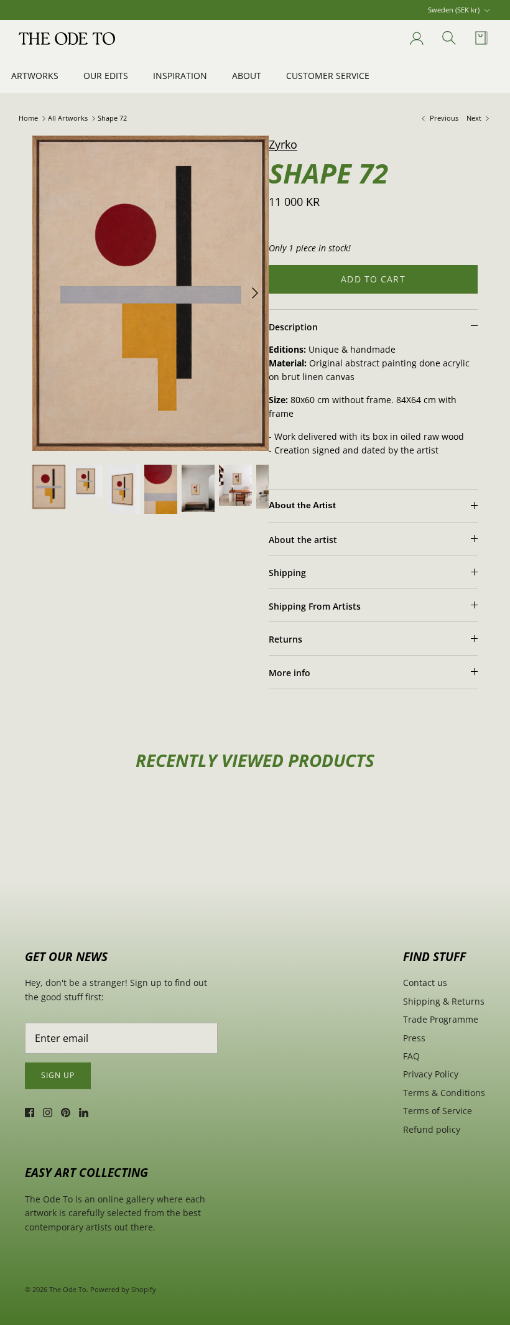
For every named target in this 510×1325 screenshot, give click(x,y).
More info (289, 673)
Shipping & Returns (443, 1001)
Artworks (34, 75)
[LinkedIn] (83, 1112)
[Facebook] (29, 1112)
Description (293, 327)
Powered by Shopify (123, 1289)
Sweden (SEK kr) (454, 9)
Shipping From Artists (315, 606)
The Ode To (67, 1289)
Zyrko (283, 144)
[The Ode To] (67, 38)
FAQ (411, 1056)
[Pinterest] (65, 1112)
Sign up (58, 1075)
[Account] (414, 39)
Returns (285, 639)
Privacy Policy (430, 1074)
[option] (150, 293)
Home (28, 118)
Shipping (287, 573)
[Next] (255, 293)
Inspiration (180, 75)
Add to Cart (373, 279)
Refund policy (431, 1129)
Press (414, 1038)
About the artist (303, 540)
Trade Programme (440, 1019)
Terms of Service (437, 1111)
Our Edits (105, 75)
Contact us (425, 982)
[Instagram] (47, 1112)
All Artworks (68, 118)
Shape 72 (112, 118)
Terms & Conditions (444, 1093)
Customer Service (327, 75)
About (246, 75)
